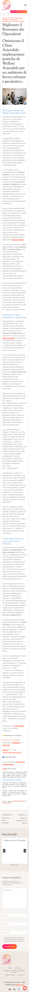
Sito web (6, 933)
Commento (7, 890)
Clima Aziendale (19, 21)
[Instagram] (14, 989)
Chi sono (4, 768)
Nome (6, 916)
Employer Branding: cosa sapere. (22, 819)
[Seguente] (25, 851)
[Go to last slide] (4, 851)
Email (5, 924)
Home (10, 968)
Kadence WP (19, 984)
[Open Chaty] (25, 988)
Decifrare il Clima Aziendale (7, 819)
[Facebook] (19, 989)
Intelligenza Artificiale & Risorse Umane (14, 972)
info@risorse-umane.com (12, 752)
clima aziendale (18, 239)
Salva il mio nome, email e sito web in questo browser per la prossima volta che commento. (14, 939)
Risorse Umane (10, 975)
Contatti (21, 975)
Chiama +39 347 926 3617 (18, 11)
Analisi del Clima (8, 18)
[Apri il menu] (25, 5)
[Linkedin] (10, 989)
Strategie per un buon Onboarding (14, 840)
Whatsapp (16, 742)
